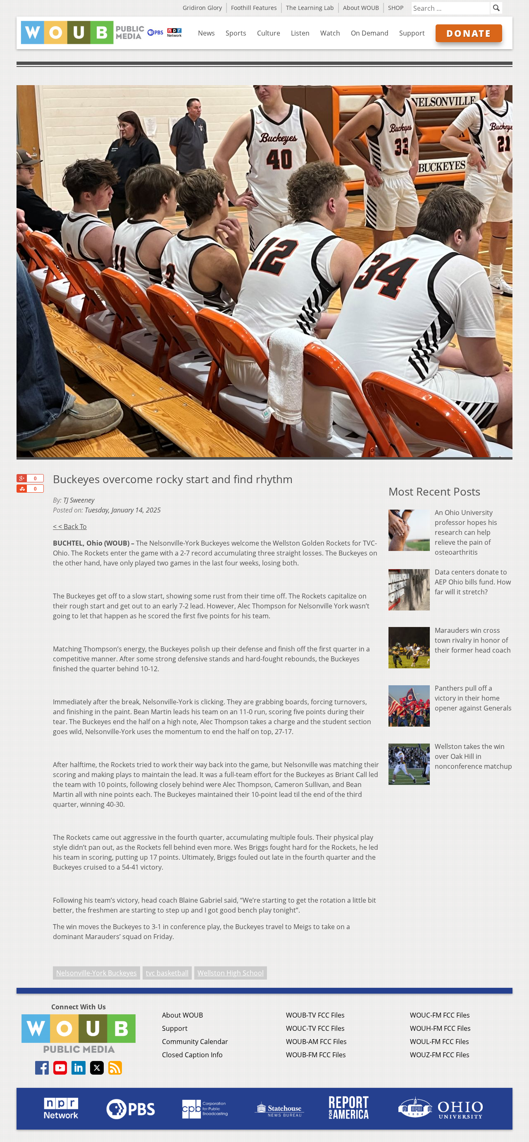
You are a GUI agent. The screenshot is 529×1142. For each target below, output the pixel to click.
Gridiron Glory (202, 8)
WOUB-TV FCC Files (315, 1015)
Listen (300, 33)
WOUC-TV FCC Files (315, 1028)
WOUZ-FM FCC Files (439, 1054)
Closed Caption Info (192, 1054)
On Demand (369, 33)
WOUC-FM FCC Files (440, 1015)
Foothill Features (254, 8)
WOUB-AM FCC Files (316, 1041)
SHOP (395, 8)
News (206, 33)
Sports (236, 33)
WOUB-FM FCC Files (316, 1054)
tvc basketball (167, 972)
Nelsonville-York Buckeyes (96, 972)
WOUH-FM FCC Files (440, 1028)
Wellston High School (231, 972)
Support (412, 33)
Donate (468, 33)
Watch (330, 33)
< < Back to (70, 526)
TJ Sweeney (78, 500)
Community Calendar (195, 1041)
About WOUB (361, 8)
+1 (21, 478)
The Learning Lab (310, 8)
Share (21, 488)
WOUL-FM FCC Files (439, 1041)
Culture (268, 33)
